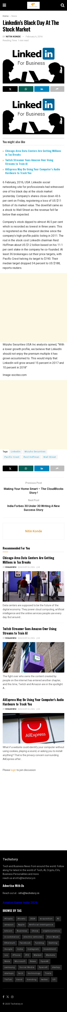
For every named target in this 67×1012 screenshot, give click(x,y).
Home (6, 16)
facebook (25, 942)
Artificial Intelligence (41, 924)
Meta (7, 961)
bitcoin (8, 930)
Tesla (48, 973)
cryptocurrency (51, 930)
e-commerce (11, 936)
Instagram (33, 949)
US (54, 979)
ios (6, 955)
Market (37, 955)
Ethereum (9, 942)
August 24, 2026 (27, 567)
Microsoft (20, 961)
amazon (9, 924)
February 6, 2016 (34, 36)
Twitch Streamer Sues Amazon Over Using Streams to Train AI (29, 162)
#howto (22, 918)
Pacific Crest (11, 457)
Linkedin (16, 451)
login (13, 770)
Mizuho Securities (35, 451)
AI (58, 918)
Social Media (26, 967)
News (14, 16)
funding (39, 942)
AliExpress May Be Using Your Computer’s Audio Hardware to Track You (32, 171)
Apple (21, 924)
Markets (50, 955)
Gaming (53, 942)
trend (19, 979)
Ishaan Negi (10, 567)
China (35, 930)
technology (34, 973)
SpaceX (43, 967)
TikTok (8, 979)
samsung (9, 967)
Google (8, 949)
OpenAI (45, 961)
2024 (32, 918)
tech (20, 973)
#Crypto (8, 918)
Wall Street (49, 457)
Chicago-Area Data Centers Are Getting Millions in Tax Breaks (33, 152)
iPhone (17, 955)
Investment (50, 949)
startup (56, 967)
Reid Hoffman (31, 457)
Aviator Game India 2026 (20, 903)
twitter (44, 979)
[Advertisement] (33, 307)
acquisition (46, 918)
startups (9, 973)
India (20, 949)
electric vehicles (33, 936)
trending (31, 979)
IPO (27, 955)
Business (22, 930)
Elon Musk (53, 936)
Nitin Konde (13, 36)
